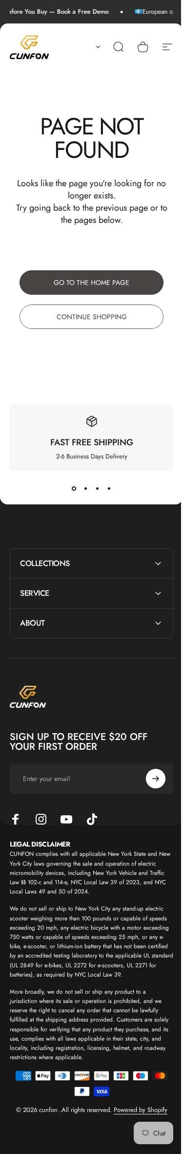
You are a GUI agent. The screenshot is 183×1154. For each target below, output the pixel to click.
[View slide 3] (97, 488)
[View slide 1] (74, 488)
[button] (96, 47)
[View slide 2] (86, 488)
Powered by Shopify (136, 1119)
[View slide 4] (109, 488)
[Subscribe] (148, 778)
